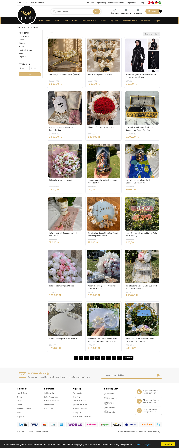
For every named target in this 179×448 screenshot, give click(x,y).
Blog (142, 3)
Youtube (111, 412)
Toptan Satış (101, 3)
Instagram (112, 398)
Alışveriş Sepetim (80, 409)
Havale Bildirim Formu (82, 416)
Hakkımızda (49, 393)
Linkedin (111, 407)
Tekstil (103, 20)
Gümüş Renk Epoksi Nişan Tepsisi (63, 338)
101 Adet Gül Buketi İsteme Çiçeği (101, 127)
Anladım (168, 444)
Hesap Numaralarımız (116, 3)
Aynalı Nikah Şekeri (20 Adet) (100, 74)
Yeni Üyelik (77, 393)
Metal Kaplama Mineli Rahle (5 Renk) (64, 74)
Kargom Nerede (132, 3)
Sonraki (128, 358)
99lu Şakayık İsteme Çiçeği (60, 180)
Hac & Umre (44, 20)
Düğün (65, 20)
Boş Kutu (114, 20)
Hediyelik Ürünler (89, 20)
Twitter (111, 403)
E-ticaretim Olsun (132, 431)
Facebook (112, 393)
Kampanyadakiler (129, 20)
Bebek (75, 20)
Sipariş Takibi (78, 412)
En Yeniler (145, 20)
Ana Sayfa (90, 3)
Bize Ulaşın (48, 409)
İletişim (157, 20)
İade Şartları (49, 405)
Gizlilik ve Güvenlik (51, 401)
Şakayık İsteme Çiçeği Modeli (61, 286)
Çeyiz (56, 20)
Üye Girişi (76, 397)
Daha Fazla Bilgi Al (142, 444)
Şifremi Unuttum (80, 405)
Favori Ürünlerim (79, 401)
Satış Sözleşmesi (51, 397)
